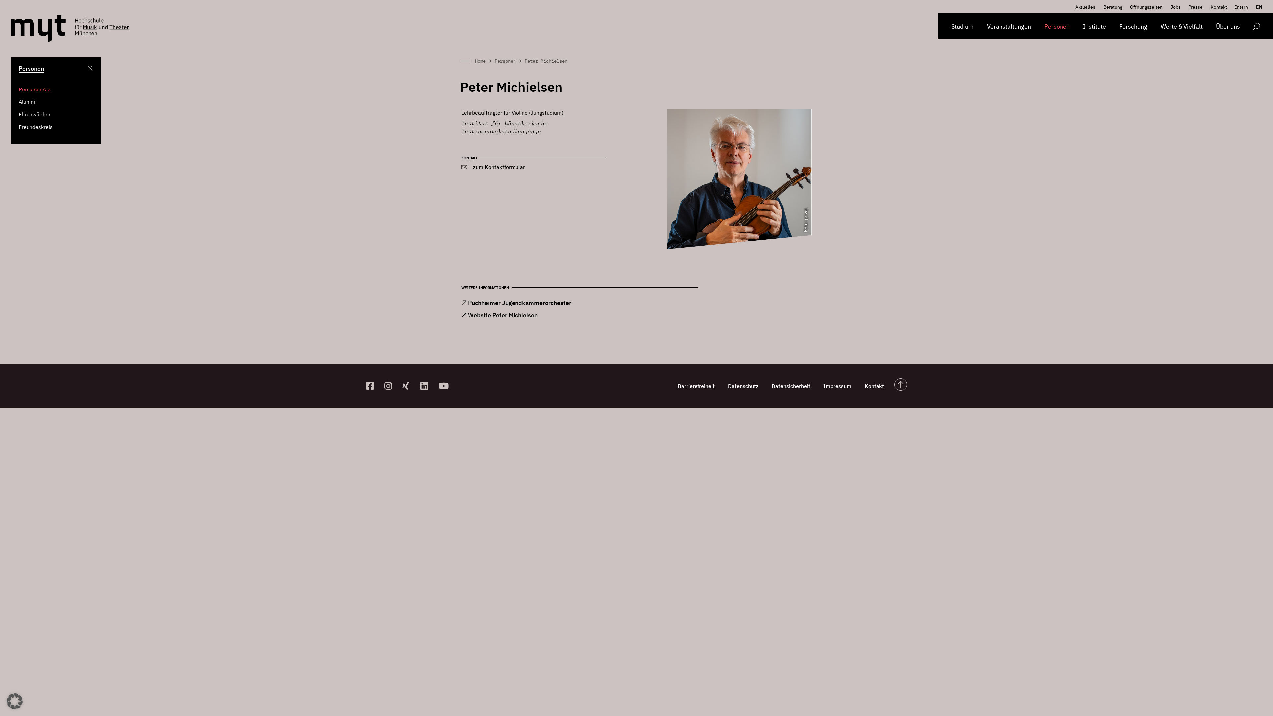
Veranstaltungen (1009, 26)
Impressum (837, 386)
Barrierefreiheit (696, 386)
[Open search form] (1256, 27)
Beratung (1112, 7)
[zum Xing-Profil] (408, 385)
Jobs (1176, 7)
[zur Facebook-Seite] (372, 385)
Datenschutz (743, 386)
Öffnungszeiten (1146, 7)
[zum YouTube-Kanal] (445, 385)
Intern (1241, 7)
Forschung (1133, 26)
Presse (1195, 7)
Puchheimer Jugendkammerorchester (519, 303)
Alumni (27, 101)
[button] (14, 701)
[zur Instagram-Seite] (390, 385)
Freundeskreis (36, 127)
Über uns (1228, 26)
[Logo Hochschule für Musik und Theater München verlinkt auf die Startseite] (38, 28)
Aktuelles (1085, 7)
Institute (1094, 26)
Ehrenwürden (34, 114)
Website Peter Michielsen (503, 315)
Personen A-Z (35, 89)
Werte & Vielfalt (1182, 26)
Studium (962, 26)
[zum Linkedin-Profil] (426, 385)
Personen (1057, 26)
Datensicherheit (791, 386)
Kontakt (1219, 7)
